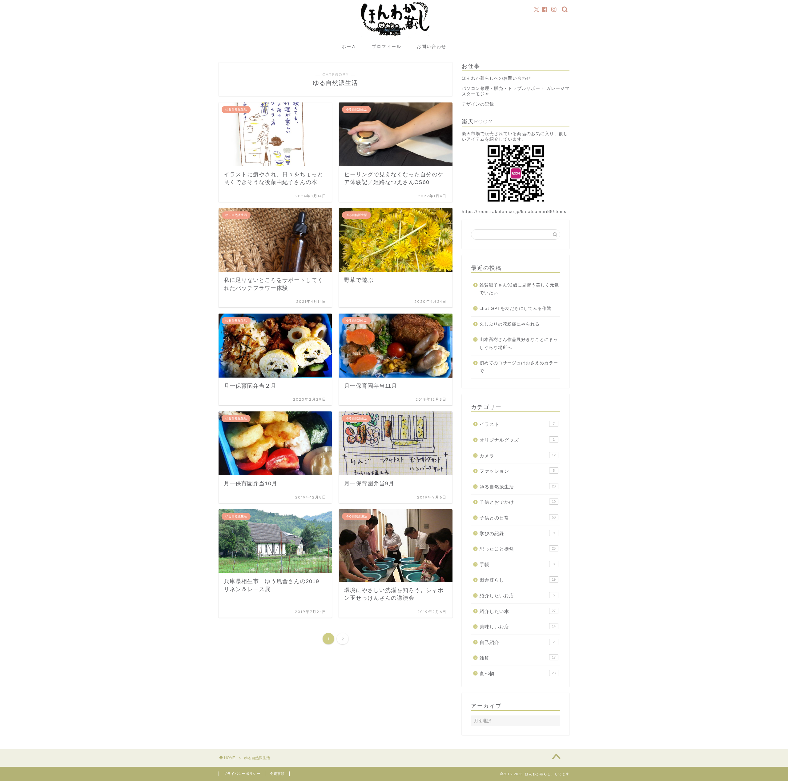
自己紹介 (517, 642)
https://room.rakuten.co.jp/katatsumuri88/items (514, 211)
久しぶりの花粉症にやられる (510, 324)
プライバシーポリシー (241, 773)
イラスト (517, 424)
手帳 (517, 564)
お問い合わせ (431, 46)
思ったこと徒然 (518, 548)
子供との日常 (518, 517)
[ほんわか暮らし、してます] (394, 37)
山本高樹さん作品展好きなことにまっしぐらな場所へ (519, 343)
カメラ (518, 455)
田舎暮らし (518, 580)
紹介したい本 (518, 611)
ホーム (349, 46)
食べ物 (518, 673)
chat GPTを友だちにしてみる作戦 (515, 308)
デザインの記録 (478, 104)
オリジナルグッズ (517, 440)
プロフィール (386, 46)
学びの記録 (517, 533)
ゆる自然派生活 (518, 486)
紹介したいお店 (517, 595)
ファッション (517, 471)
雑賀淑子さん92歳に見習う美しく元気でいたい (519, 289)
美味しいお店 (518, 626)
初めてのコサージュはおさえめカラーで (519, 367)
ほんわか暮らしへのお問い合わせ (496, 78)
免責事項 (277, 773)
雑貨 (518, 657)
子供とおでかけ (518, 502)
